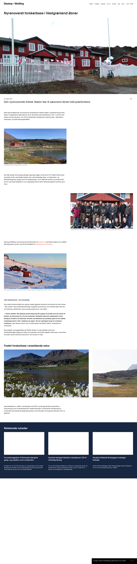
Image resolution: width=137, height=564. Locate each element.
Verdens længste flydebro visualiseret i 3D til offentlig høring (67, 458)
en (127, 4)
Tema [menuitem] (122, 4)
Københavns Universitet (44, 244)
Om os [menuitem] (109, 4)
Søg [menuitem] (119, 4)
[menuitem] (14, 3)
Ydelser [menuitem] (91, 4)
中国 (132, 4)
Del (131, 98)
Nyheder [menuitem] (103, 4)
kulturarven (42, 242)
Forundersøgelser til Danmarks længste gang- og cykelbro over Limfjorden (21, 458)
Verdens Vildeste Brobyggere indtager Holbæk (109, 458)
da (129, 4)
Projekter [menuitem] (97, 4)
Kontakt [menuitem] (114, 4)
